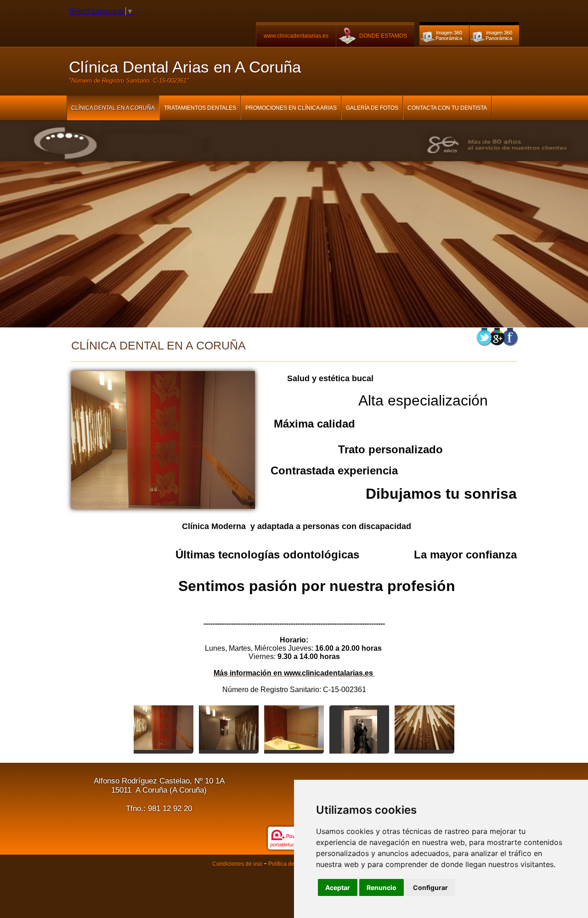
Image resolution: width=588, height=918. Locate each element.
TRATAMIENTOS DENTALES (200, 108)
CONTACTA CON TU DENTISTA (447, 108)
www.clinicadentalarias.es (296, 36)
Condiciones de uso (237, 864)
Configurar (430, 887)
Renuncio (381, 887)
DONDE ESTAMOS (383, 36)
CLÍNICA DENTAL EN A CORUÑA (113, 108)
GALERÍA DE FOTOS (372, 108)
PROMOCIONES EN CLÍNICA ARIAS (291, 108)
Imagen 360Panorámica (448, 35)
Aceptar (337, 887)
